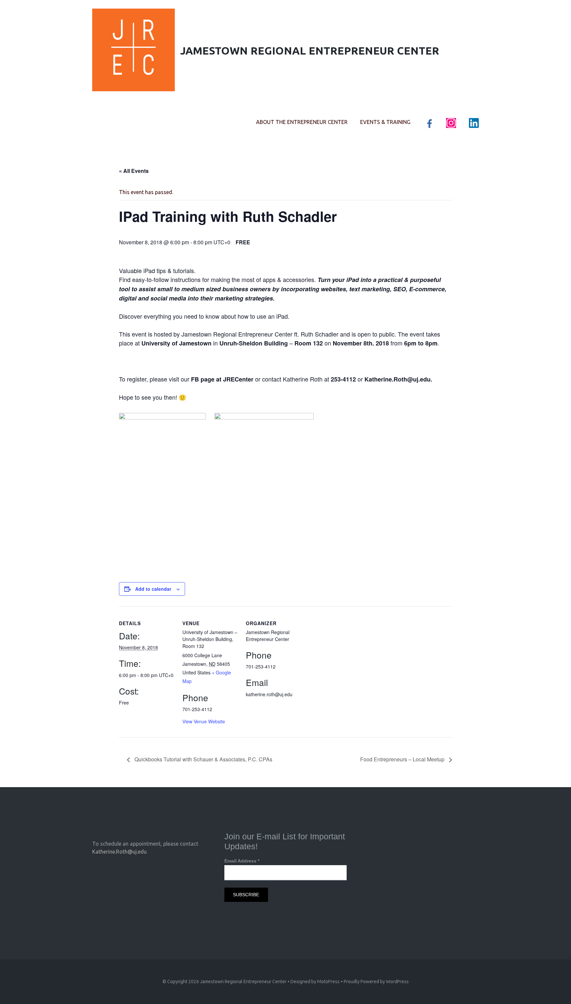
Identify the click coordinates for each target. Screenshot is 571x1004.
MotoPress (328, 981)
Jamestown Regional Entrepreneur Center (243, 981)
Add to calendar (153, 588)
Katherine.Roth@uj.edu (119, 852)
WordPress (397, 981)
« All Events (134, 171)
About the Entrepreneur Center (302, 122)
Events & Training (385, 122)
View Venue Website (203, 721)
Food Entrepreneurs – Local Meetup (403, 759)
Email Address (241, 860)
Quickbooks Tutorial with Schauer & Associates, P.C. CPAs (202, 759)
